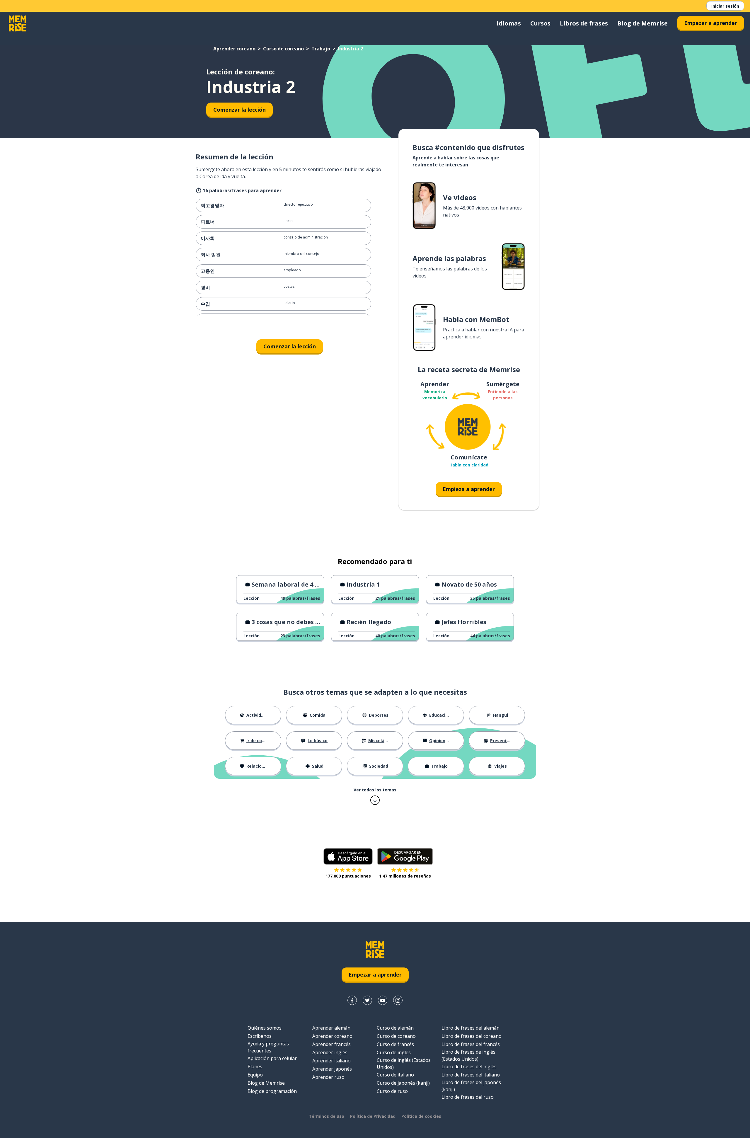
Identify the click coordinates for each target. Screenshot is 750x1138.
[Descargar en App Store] (348, 856)
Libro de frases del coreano (472, 1036)
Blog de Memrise (642, 23)
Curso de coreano (283, 48)
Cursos (540, 23)
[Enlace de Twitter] (367, 1000)
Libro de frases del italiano (471, 1074)
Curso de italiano (395, 1074)
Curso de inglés (394, 1052)
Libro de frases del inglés (469, 1066)
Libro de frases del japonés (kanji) (471, 1086)
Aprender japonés (332, 1069)
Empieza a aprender (469, 489)
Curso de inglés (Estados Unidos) (404, 1063)
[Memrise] (17, 23)
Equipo (255, 1074)
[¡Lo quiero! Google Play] (405, 856)
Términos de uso (326, 1116)
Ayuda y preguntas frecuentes (268, 1047)
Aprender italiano (331, 1060)
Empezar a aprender (710, 22)
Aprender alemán (331, 1028)
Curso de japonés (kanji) (403, 1083)
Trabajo (320, 48)
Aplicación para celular (272, 1058)
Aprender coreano (234, 48)
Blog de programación (272, 1091)
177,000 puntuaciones (348, 876)
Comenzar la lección (239, 109)
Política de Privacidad (373, 1116)
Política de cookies (421, 1116)
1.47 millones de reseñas (405, 876)
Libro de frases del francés (471, 1044)
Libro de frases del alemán (471, 1028)
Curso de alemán (395, 1028)
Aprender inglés (329, 1052)
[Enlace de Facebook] (352, 1000)
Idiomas (509, 23)
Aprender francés (331, 1044)
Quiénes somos (265, 1028)
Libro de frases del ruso (468, 1097)
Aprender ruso (328, 1077)
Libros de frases (584, 23)
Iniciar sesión (725, 6)
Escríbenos (260, 1036)
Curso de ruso (392, 1091)
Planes (255, 1066)
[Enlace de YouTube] (382, 1000)
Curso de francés (395, 1044)
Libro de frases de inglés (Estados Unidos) (468, 1055)
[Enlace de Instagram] (398, 1000)
